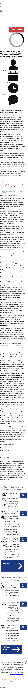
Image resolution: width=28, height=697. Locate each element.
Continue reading (15, 598)
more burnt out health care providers (9, 275)
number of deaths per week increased (9, 228)
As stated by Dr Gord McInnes (7, 153)
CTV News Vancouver (12, 195)
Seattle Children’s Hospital (6, 395)
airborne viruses (7, 370)
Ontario (14, 393)
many (6, 393)
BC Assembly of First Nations (16, 674)
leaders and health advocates (14, 404)
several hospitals (14, 389)
